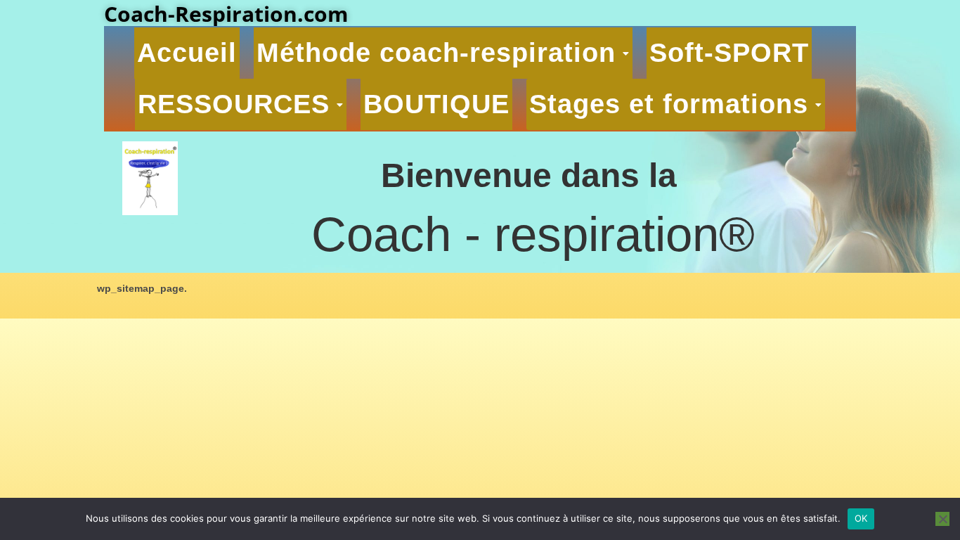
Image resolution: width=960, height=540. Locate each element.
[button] (443, 53)
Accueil (187, 53)
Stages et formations (668, 104)
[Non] (942, 519)
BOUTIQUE (436, 104)
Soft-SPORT (729, 53)
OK (861, 518)
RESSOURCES (234, 104)
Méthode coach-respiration (436, 53)
